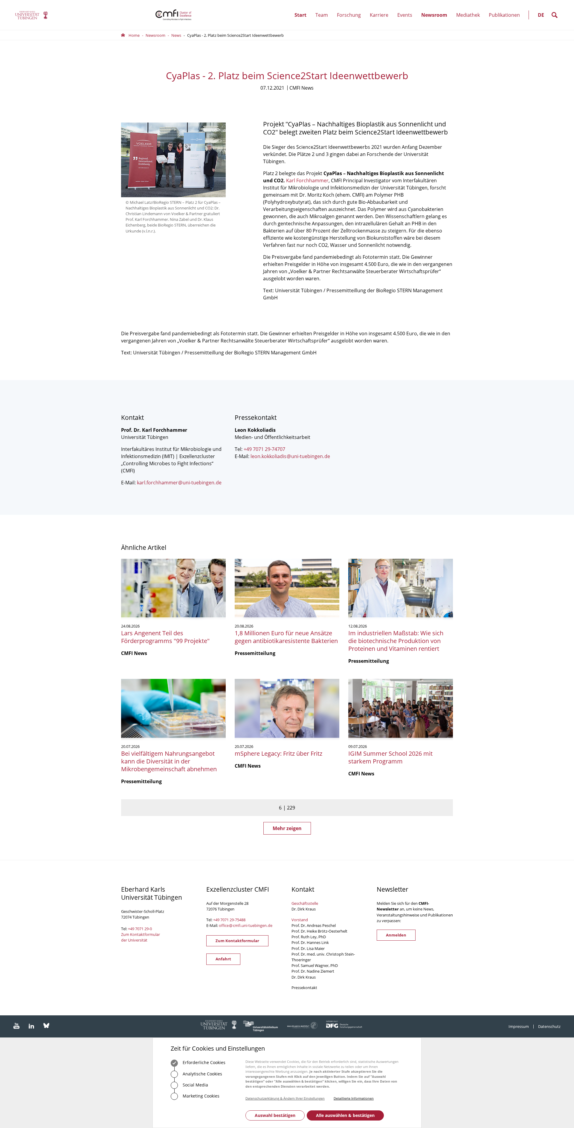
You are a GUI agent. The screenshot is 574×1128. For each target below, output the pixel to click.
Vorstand (299, 919)
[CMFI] (31, 15)
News (176, 35)
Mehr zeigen (287, 828)
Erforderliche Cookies (203, 1062)
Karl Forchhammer (307, 180)
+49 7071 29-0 (140, 928)
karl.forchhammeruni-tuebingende (179, 482)
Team (323, 21)
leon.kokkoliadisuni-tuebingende (290, 456)
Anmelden (396, 935)
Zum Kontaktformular (237, 940)
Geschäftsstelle (304, 903)
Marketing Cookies (200, 1096)
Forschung (351, 21)
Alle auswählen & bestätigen (345, 1115)
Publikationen (504, 15)
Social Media (194, 1085)
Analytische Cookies (201, 1074)
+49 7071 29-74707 (264, 449)
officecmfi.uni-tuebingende (245, 925)
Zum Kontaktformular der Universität (140, 937)
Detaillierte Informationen (354, 1098)
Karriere (381, 21)
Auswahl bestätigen (275, 1115)
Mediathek (468, 15)
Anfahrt (223, 959)
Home (134, 35)
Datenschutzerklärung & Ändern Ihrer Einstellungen (285, 1098)
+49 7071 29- (224, 919)
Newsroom (436, 21)
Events (407, 21)
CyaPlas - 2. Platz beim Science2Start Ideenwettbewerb (235, 35)
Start (300, 15)
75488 (240, 919)
